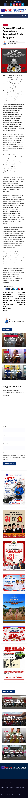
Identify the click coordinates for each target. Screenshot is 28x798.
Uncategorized (13, 335)
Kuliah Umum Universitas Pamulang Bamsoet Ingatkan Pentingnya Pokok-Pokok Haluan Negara (19, 298)
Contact (7, 787)
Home (2, 787)
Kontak (2, 791)
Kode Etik (22, 787)
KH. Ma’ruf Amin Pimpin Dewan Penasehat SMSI (14, 339)
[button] (23, 15)
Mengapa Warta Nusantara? (12, 791)
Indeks (17, 787)
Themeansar (14, 783)
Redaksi (21, 794)
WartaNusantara (14, 41)
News (5, 731)
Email (4, 435)
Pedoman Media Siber (6, 794)
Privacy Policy (15, 794)
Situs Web (5, 444)
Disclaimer (12, 787)
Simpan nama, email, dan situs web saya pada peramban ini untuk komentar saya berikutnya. (14, 457)
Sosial (5, 714)
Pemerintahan (7, 697)
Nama (5, 426)
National (5, 25)
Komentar (6, 395)
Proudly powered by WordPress (9, 782)
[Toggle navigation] (12, 16)
